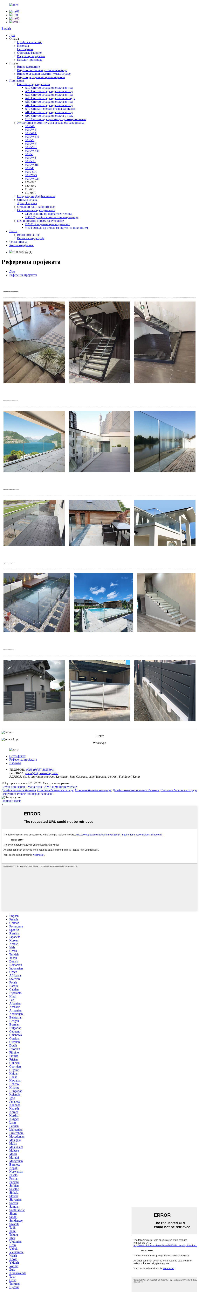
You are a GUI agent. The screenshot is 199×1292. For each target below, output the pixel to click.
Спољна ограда (27, 199)
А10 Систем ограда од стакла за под (49, 87)
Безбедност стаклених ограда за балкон (27, 793)
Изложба (23, 45)
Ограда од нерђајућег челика (36, 196)
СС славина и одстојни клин (36, 210)
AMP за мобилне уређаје (60, 786)
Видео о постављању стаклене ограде (42, 70)
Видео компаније (28, 66)
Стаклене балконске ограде (93, 790)
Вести (13, 231)
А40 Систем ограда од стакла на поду (50, 98)
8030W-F (31, 129)
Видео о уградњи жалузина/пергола (41, 77)
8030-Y (29, 140)
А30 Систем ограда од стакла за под (49, 94)
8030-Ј (29, 154)
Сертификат (25, 49)
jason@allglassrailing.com (41, 773)
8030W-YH (32, 150)
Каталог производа (29, 59)
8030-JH (30, 161)
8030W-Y (31, 143)
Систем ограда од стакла (33, 84)
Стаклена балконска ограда (55, 790)
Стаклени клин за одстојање (36, 206)
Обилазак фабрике (29, 52)
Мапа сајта (35, 786)
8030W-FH (32, 136)
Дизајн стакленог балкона (19, 790)
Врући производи (13, 786)
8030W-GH (32, 178)
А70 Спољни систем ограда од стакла (50, 108)
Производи (16, 80)
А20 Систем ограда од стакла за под (49, 91)
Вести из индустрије (30, 238)
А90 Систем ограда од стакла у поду (49, 115)
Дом (12, 35)
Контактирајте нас (21, 245)
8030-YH (31, 147)
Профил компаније (29, 42)
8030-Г (29, 168)
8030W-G (31, 175)
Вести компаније (28, 234)
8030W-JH (31, 164)
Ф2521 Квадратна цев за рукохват (47, 224)
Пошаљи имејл (11, 800)
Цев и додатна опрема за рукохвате (40, 220)
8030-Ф (30, 126)
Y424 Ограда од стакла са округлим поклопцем (56, 227)
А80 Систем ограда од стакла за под (49, 112)
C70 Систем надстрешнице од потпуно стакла (55, 119)
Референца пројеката (31, 56)
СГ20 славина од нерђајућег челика (48, 213)
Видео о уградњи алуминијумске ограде (44, 73)
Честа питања (18, 241)
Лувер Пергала (27, 203)
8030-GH (31, 171)
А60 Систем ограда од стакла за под (49, 105)
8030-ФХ (31, 133)
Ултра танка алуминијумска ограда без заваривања (50, 122)
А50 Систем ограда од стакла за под (49, 101)
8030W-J (30, 157)
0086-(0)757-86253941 (40, 769)
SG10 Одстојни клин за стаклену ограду (51, 217)
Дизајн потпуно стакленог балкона (136, 790)
